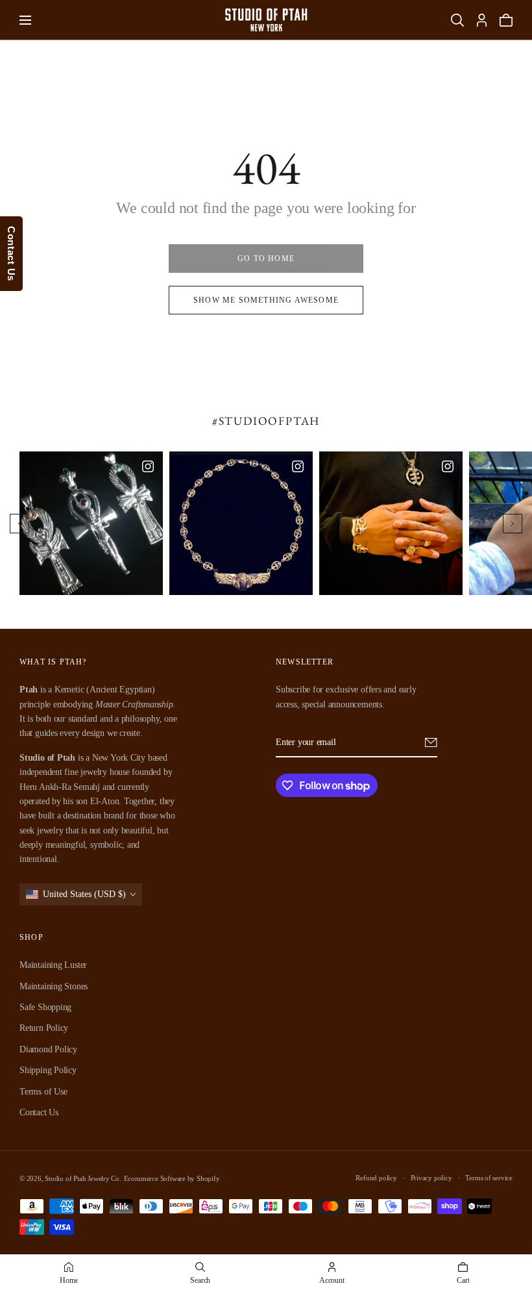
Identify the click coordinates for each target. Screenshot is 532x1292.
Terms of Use (43, 1091)
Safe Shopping (45, 1007)
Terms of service (489, 1178)
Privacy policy (431, 1178)
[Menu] (25, 20)
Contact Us (38, 1112)
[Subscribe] (431, 742)
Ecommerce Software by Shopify (172, 1178)
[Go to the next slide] (512, 523)
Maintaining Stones (53, 986)
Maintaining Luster (53, 965)
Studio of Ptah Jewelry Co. (83, 1178)
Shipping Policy (48, 1070)
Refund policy (376, 1178)
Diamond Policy (48, 1049)
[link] (266, 258)
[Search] (457, 20)
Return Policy (43, 1028)
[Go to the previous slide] (19, 523)
